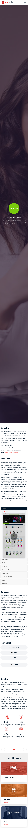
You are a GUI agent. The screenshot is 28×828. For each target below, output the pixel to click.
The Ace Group (8, 821)
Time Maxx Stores (9, 777)
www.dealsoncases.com (11, 452)
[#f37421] (14, 790)
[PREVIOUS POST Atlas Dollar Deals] (3, 749)
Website (6, 780)
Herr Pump (7, 799)
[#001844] (14, 812)
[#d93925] (14, 768)
